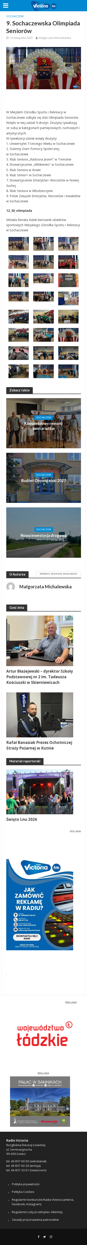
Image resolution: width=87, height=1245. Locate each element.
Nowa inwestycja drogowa (43, 535)
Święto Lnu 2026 (21, 819)
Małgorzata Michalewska (55, 38)
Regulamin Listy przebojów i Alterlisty (37, 1212)
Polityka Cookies (23, 1192)
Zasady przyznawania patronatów (35, 1220)
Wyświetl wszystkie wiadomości (58, 573)
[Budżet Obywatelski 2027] (43, 477)
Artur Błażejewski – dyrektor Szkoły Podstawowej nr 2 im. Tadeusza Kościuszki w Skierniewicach (39, 677)
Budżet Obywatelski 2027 (43, 480)
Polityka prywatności (25, 1184)
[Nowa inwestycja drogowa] (43, 532)
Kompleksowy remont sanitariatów (43, 426)
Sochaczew (15, 16)
